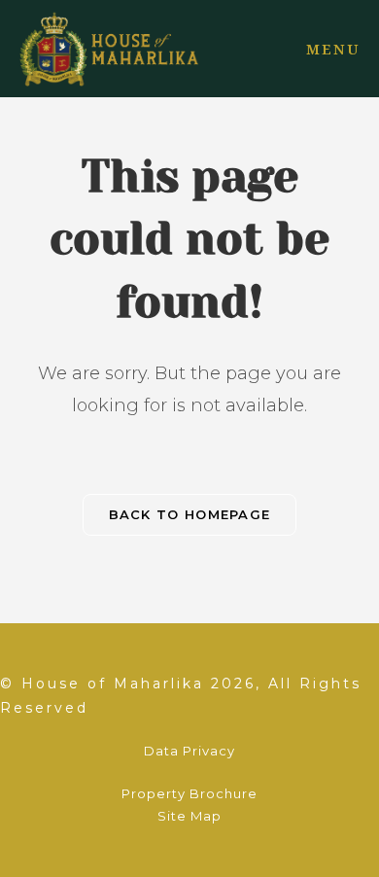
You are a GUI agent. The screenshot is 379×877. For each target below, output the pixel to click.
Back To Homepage (190, 514)
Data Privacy (189, 750)
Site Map (189, 816)
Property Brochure (189, 793)
